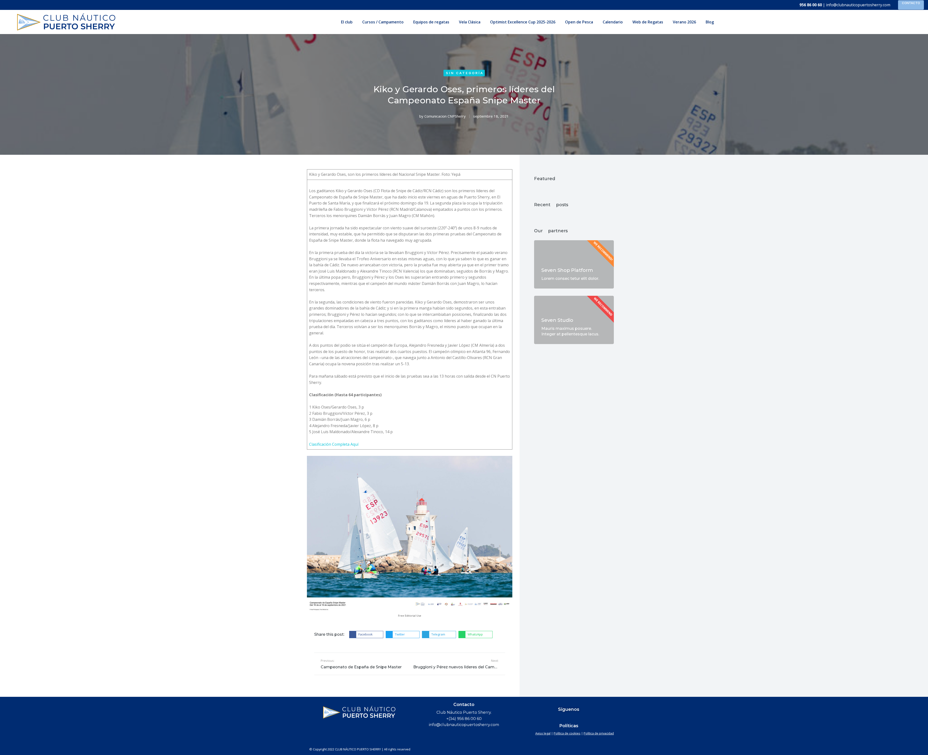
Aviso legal (543, 733)
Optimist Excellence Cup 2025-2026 (522, 22)
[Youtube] (578, 718)
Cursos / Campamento (383, 22)
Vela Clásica (469, 22)
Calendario (613, 22)
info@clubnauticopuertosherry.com (858, 4)
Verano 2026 (684, 22)
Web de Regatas (647, 22)
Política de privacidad (599, 733)
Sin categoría (465, 73)
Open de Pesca (579, 22)
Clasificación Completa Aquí (333, 444)
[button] (366, 634)
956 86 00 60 (810, 4)
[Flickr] (559, 718)
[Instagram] (587, 718)
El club (347, 22)
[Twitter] (569, 718)
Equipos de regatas (431, 22)
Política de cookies (567, 733)
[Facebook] (550, 718)
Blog (710, 22)
